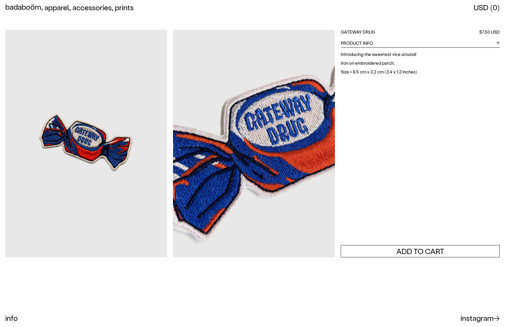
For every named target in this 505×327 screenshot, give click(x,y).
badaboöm (23, 7)
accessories (92, 7)
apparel (56, 7)
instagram (477, 318)
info (11, 318)
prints (124, 7)
